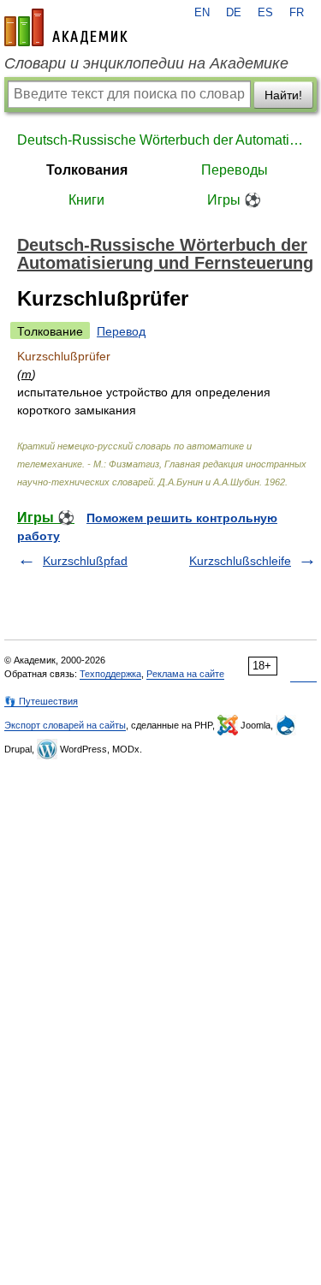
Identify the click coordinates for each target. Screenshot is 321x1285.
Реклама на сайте (185, 674)
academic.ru (66, 27)
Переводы (234, 170)
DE (233, 13)
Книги (86, 200)
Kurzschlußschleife (240, 561)
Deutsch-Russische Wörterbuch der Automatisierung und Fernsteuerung (160, 140)
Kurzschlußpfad (85, 561)
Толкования (87, 170)
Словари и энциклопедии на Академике (146, 63)
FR (296, 13)
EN (202, 13)
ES (265, 13)
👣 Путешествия (41, 701)
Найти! (283, 95)
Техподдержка (110, 674)
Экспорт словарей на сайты (65, 725)
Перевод (121, 331)
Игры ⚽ (234, 200)
